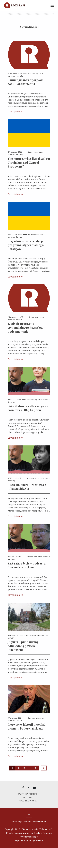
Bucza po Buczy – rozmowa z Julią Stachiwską (27, 486)
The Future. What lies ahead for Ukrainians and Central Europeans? (29, 162)
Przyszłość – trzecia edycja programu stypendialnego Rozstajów (26, 245)
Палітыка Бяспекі (27, 794)
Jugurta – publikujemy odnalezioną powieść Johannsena (23, 646)
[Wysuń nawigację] (52, 5)
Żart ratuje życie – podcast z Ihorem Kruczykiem (26, 565)
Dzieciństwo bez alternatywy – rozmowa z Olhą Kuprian (28, 408)
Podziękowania (28, 800)
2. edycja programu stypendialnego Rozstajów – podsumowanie (26, 327)
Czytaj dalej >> (15, 111)
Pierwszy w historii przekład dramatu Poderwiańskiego (26, 726)
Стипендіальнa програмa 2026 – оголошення (25, 82)
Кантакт (28, 797)
